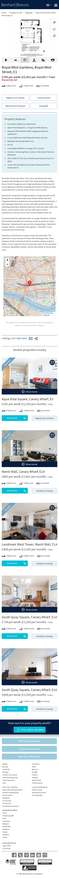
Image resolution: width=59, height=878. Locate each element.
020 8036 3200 (12, 418)
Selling (4, 764)
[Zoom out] (54, 36)
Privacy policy (7, 795)
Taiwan (5, 832)
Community (6, 803)
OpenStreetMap (48, 313)
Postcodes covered (39, 792)
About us (35, 769)
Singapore (6, 829)
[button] (29, 283)
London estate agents (40, 787)
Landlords (6, 769)
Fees (4, 783)
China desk (6, 848)
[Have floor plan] (52, 362)
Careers (34, 775)
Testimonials (36, 780)
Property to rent (16, 12)
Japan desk (6, 846)
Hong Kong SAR (8, 816)
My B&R (34, 772)
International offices (9, 810)
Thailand (5, 835)
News (34, 767)
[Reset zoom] (54, 29)
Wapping (28, 12)
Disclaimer (6, 798)
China (4, 813)
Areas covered (37, 790)
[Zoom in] (54, 22)
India (4, 818)
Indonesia (6, 821)
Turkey (4, 837)
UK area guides (37, 795)
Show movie (31, 391)
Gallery (6, 60)
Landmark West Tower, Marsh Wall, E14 (29, 544)
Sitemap (35, 777)
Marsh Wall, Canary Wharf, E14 (23, 471)
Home (4, 12)
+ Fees (51, 77)
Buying (5, 767)
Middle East (6, 826)
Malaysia (5, 824)
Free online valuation (10, 787)
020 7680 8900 (19, 338)
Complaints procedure (10, 806)
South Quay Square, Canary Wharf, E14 (29, 617)
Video (15, 58)
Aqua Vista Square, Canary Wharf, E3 (27, 399)
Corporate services (9, 843)
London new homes (9, 775)
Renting (5, 772)
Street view (34, 60)
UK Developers (37, 783)
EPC (43, 58)
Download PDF (53, 60)
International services (10, 777)
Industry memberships (10, 792)
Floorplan (25, 60)
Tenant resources (8, 780)
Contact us (36, 764)
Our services (6, 801)
